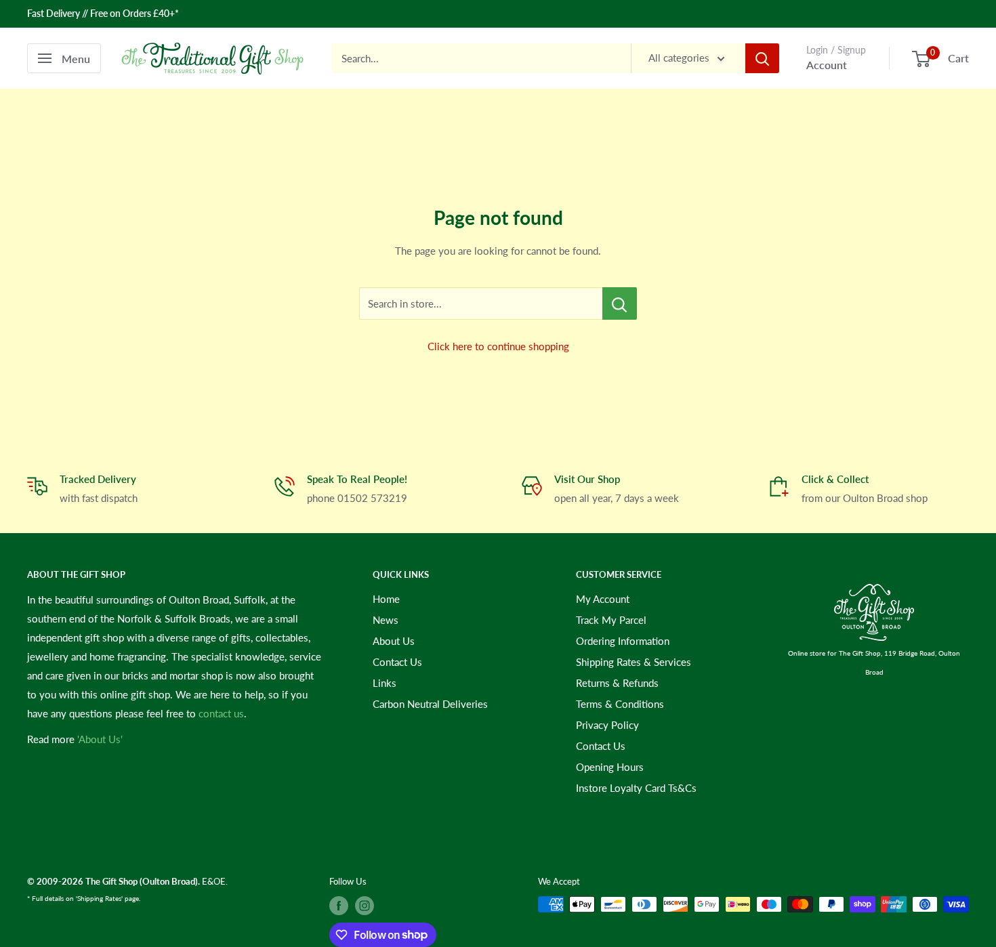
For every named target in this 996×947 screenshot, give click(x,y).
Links (384, 683)
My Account (602, 599)
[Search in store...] (619, 303)
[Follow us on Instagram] (364, 905)
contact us (221, 713)
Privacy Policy (607, 725)
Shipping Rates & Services (633, 662)
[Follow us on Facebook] (338, 905)
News (385, 620)
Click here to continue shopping (498, 346)
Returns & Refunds (617, 683)
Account (826, 64)
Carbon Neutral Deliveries (430, 704)
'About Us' (100, 739)
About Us (394, 641)
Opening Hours (610, 767)
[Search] (762, 58)
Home (386, 599)
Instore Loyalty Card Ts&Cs (636, 788)
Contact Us (397, 662)
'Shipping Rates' (99, 898)
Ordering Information (622, 641)
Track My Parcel (611, 620)
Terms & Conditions (620, 704)
